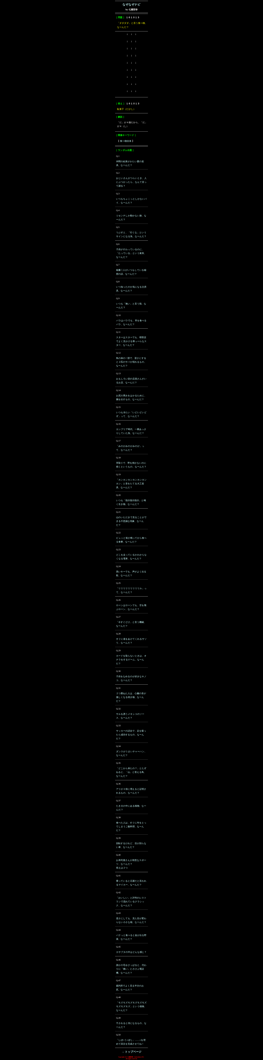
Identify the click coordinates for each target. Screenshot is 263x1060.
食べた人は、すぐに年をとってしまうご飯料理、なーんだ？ (131, 826)
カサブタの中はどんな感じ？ (131, 952)
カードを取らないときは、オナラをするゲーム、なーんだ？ (131, 660)
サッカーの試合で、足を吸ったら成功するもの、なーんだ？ (131, 735)
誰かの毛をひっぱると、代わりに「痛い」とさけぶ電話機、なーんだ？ (131, 969)
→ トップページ (131, 1051)
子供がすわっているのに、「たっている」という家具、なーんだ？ (131, 253)
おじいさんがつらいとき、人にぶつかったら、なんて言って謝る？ (131, 182)
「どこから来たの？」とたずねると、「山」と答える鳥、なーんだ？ (131, 772)
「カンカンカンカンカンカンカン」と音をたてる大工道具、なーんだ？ (131, 483)
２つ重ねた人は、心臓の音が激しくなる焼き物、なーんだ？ (131, 697)
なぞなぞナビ (131, 4)
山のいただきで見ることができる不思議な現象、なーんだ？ (131, 521)
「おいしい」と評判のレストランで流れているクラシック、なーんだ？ (131, 901)
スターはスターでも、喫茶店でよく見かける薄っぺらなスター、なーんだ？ (131, 341)
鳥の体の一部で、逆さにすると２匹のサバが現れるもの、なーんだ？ (131, 362)
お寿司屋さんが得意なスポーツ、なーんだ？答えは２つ (131, 864)
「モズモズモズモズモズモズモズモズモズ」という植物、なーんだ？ (131, 1006)
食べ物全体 (125, 141)
